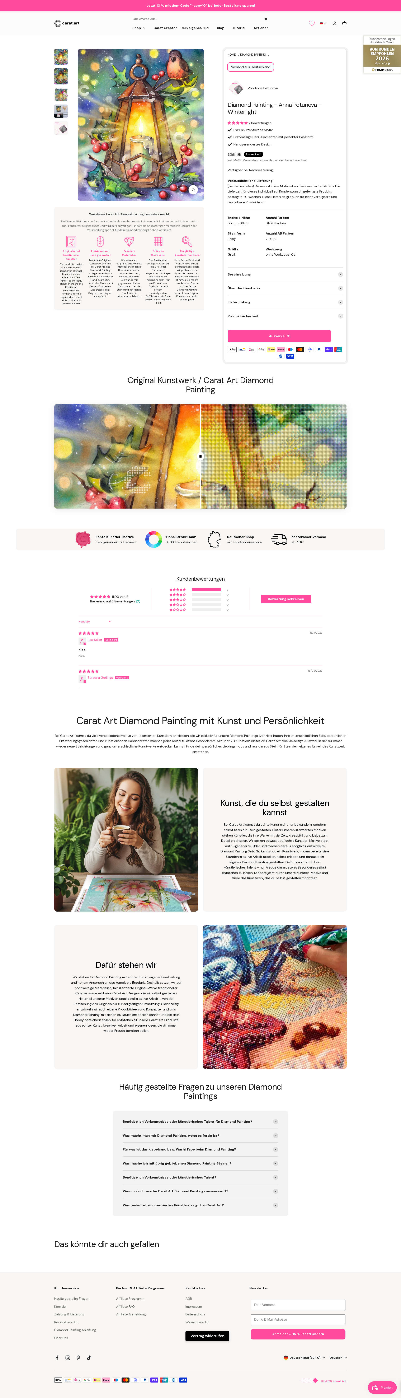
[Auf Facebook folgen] (57, 1358)
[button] (323, 23)
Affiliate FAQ (125, 1306)
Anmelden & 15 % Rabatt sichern (298, 1334)
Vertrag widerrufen (207, 1335)
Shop (136, 28)
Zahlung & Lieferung (69, 1314)
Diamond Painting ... (254, 54)
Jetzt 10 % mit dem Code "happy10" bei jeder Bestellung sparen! (200, 5)
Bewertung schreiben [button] (286, 599)
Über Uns (61, 1338)
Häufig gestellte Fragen (71, 1298)
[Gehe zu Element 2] (61, 77)
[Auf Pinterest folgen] (78, 1358)
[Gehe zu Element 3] (61, 95)
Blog (220, 28)
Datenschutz (195, 1314)
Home (232, 54)
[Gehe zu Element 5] (61, 128)
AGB (188, 1298)
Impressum (193, 1306)
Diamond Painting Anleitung (75, 1330)
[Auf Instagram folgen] (68, 1358)
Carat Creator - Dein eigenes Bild (181, 28)
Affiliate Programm (130, 1298)
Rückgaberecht (66, 1322)
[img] (89, 633)
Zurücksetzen (249, 19)
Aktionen (261, 28)
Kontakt (60, 1306)
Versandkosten (253, 160)
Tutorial (238, 28)
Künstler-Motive (309, 873)
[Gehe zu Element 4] (61, 112)
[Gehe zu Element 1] (61, 57)
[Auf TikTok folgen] (89, 1358)
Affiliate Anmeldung (131, 1314)
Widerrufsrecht (197, 1322)
